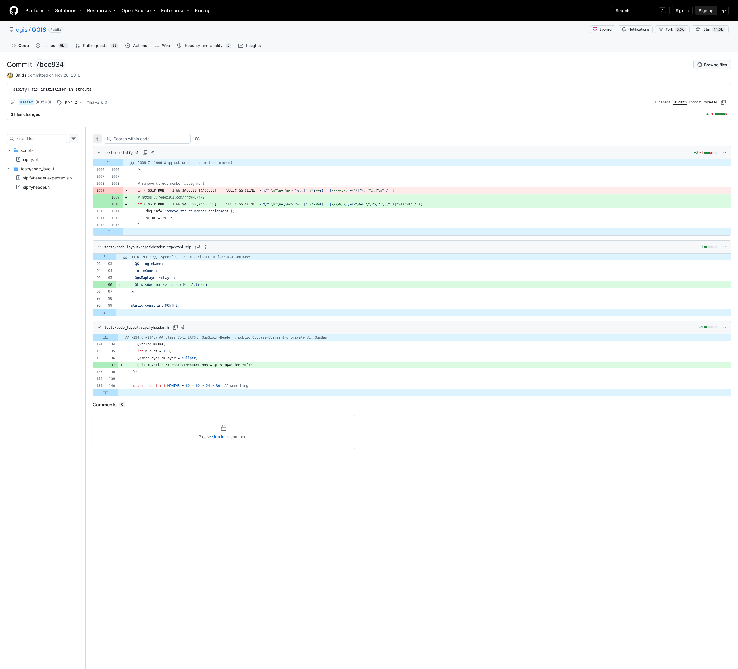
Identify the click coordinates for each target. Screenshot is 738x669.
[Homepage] (13, 10)
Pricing (203, 10)
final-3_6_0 (97, 102)
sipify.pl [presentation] (30, 159)
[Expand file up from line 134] (105, 337)
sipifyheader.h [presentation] (36, 187)
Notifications (638, 29)
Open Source (136, 10)
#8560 (43, 101)
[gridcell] (412, 162)
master (26, 102)
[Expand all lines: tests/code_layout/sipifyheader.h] (183, 327)
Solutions (66, 10)
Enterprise (172, 10)
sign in (218, 436)
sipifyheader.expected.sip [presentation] (47, 177)
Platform (35, 10)
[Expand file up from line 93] (104, 257)
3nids (21, 75)
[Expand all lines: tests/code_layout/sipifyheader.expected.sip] (206, 247)
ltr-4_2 (71, 102)
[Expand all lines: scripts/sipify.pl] (153, 153)
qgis (21, 29)
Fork (675, 29)
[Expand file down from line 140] (105, 392)
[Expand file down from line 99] (104, 312)
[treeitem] (42, 154)
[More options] (723, 152)
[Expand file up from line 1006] (108, 162)
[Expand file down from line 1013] (108, 231)
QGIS (39, 29)
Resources (99, 10)
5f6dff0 (680, 102)
